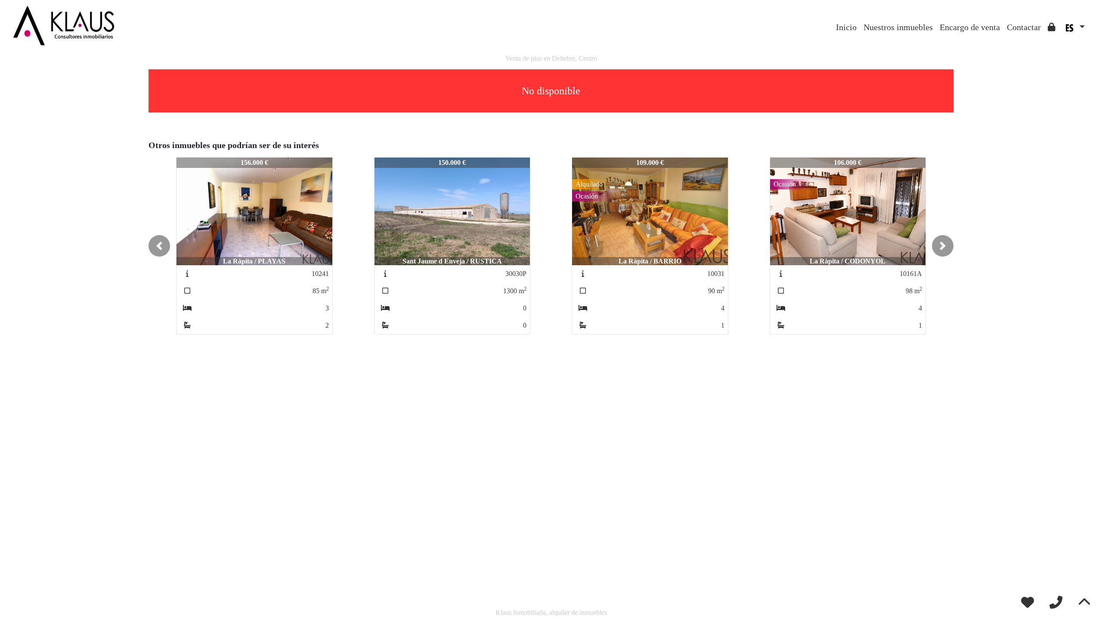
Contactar (1024, 27)
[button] (159, 246)
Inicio (846, 27)
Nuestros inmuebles (898, 27)
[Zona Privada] (1051, 27)
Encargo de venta (970, 27)
